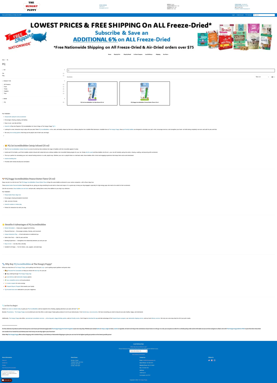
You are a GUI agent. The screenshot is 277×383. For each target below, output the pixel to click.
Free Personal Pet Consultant (9, 367)
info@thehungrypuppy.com (242, 8)
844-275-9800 (241, 5)
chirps (103, 328)
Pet (4, 69)
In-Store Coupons (138, 54)
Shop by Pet (117, 54)
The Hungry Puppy (13, 334)
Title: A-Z (258, 77)
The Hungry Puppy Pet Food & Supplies (62, 328)
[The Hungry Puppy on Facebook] (212, 360)
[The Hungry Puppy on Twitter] (209, 360)
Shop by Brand (127, 54)
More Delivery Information (138, 354)
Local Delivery (148, 54)
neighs (107, 328)
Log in (233, 15)
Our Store (165, 54)
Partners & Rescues (6, 370)
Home (109, 54)
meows (116, 328)
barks (98, 328)
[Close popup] (18, 371)
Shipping (158, 54)
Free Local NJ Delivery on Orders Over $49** (12, 15)
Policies (4, 365)
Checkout (249, 15)
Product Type (7, 80)
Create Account (240, 15)
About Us (4, 360)
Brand (5, 98)
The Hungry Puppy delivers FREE (236, 328)
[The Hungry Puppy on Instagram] (214, 360)
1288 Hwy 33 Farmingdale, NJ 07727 (103, 7)
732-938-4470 (241, 4)
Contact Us (4, 362)
